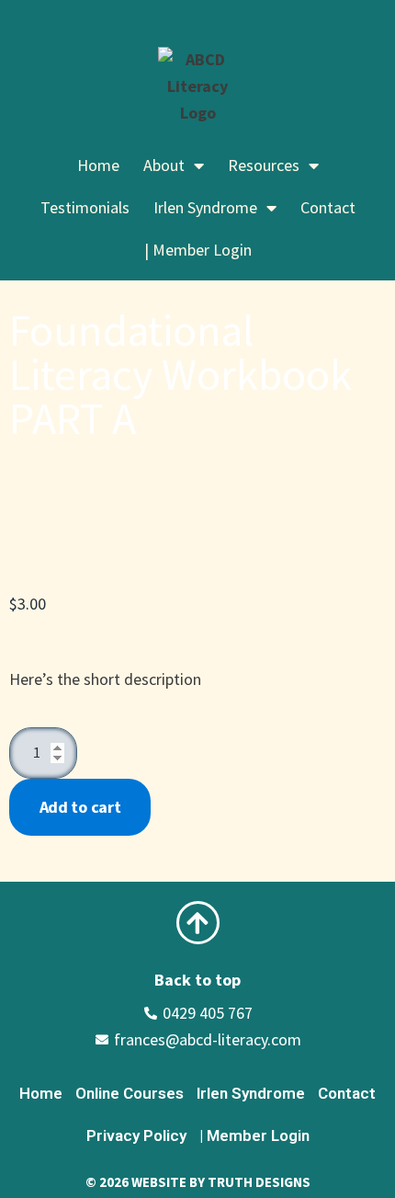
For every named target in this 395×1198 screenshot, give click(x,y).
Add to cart (80, 806)
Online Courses (129, 1093)
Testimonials (85, 207)
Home (98, 165)
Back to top (197, 979)
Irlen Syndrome (251, 1093)
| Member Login (198, 249)
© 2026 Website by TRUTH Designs (197, 1182)
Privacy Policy (136, 1135)
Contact (328, 207)
